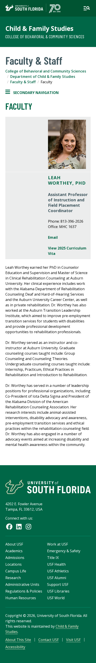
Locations (13, 564)
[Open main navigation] (87, 8)
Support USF (57, 584)
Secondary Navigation (32, 92)
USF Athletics (58, 571)
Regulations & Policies (23, 591)
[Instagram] (28, 527)
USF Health (56, 564)
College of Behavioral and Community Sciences (45, 71)
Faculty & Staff (23, 81)
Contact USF (48, 639)
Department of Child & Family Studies (42, 76)
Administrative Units (22, 584)
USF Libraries (58, 591)
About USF (14, 544)
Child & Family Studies (39, 28)
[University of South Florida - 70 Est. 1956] (33, 8)
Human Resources (20, 597)
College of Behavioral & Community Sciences (44, 36)
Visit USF (73, 639)
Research (13, 577)
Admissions (14, 557)
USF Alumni (56, 577)
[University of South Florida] (48, 487)
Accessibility (15, 646)
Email (53, 237)
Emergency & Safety (63, 550)
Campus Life (15, 571)
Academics (14, 550)
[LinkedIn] (19, 527)
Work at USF (57, 544)
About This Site (18, 639)
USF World (56, 597)
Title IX (53, 557)
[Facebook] (9, 527)
